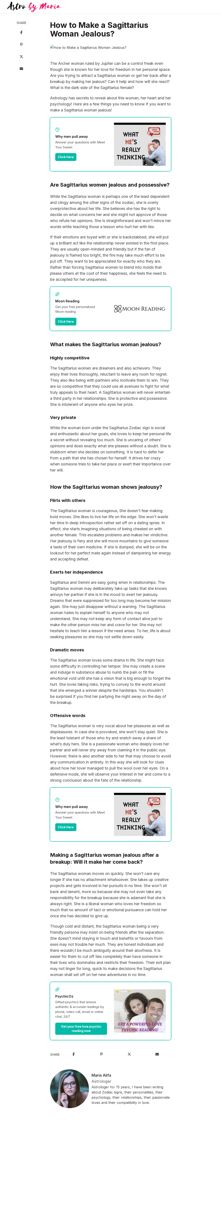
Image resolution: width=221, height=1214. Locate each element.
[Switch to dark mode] (110, 7)
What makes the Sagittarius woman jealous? (105, 344)
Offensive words (67, 715)
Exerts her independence (76, 572)
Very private (63, 417)
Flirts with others (67, 500)
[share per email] (21, 69)
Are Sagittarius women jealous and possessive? (110, 185)
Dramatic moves (67, 649)
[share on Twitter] (21, 57)
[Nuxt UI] (34, 7)
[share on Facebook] (21, 33)
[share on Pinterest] (21, 45)
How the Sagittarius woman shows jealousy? (106, 487)
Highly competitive (70, 357)
